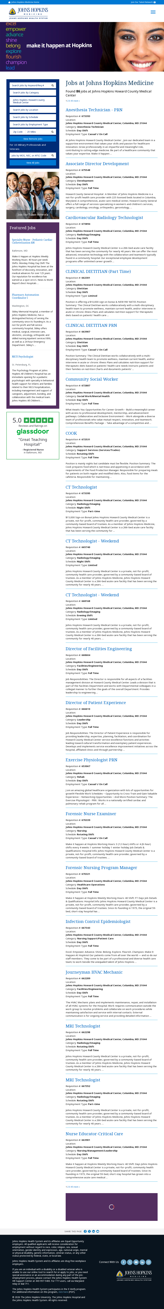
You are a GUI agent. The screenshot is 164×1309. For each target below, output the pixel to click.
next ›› (77, 100)
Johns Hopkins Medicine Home (25, 2)
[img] (28, 13)
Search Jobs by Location (25, 109)
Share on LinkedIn (93, 1231)
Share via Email (97, 1231)
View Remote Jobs (32, 138)
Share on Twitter (89, 1231)
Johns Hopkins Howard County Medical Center (29, 101)
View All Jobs (32, 162)
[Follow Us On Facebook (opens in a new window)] (124, 1262)
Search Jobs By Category (26, 92)
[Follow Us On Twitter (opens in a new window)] (130, 1262)
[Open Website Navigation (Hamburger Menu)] (154, 8)
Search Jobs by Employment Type (30, 124)
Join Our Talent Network (142, 2)
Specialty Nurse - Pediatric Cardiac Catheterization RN (32, 241)
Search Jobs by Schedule (25, 117)
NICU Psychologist (22, 356)
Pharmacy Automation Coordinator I (25, 296)
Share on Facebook (85, 1231)
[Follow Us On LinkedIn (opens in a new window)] (142, 1262)
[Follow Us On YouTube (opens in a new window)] (136, 1262)
